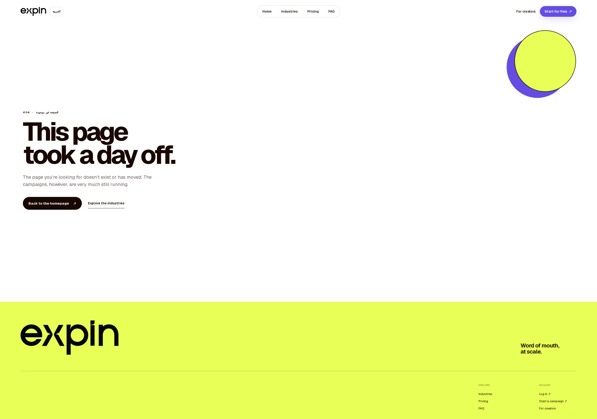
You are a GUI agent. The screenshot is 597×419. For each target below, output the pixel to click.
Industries (289, 11)
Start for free (558, 11)
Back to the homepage (52, 203)
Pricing (313, 11)
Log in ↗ (545, 394)
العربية (56, 11)
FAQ (331, 11)
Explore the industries (106, 203)
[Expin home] (33, 11)
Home (267, 11)
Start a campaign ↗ (553, 401)
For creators (526, 11)
